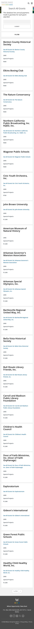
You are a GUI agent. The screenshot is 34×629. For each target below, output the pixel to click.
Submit (17, 26)
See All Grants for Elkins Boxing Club (15, 76)
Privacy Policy (24, 622)
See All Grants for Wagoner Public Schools (16, 157)
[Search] (28, 3)
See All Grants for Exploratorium (13, 491)
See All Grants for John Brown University (16, 209)
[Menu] (32, 3)
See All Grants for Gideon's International (16, 515)
